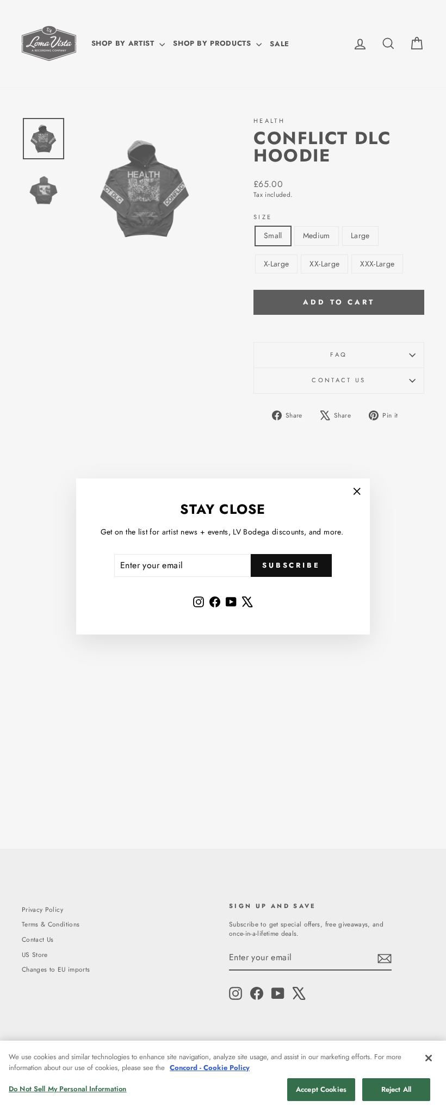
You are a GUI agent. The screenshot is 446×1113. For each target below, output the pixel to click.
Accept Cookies (321, 1089)
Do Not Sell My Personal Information (68, 1089)
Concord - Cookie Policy (210, 1067)
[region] (223, 1077)
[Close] (429, 1058)
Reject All (396, 1089)
